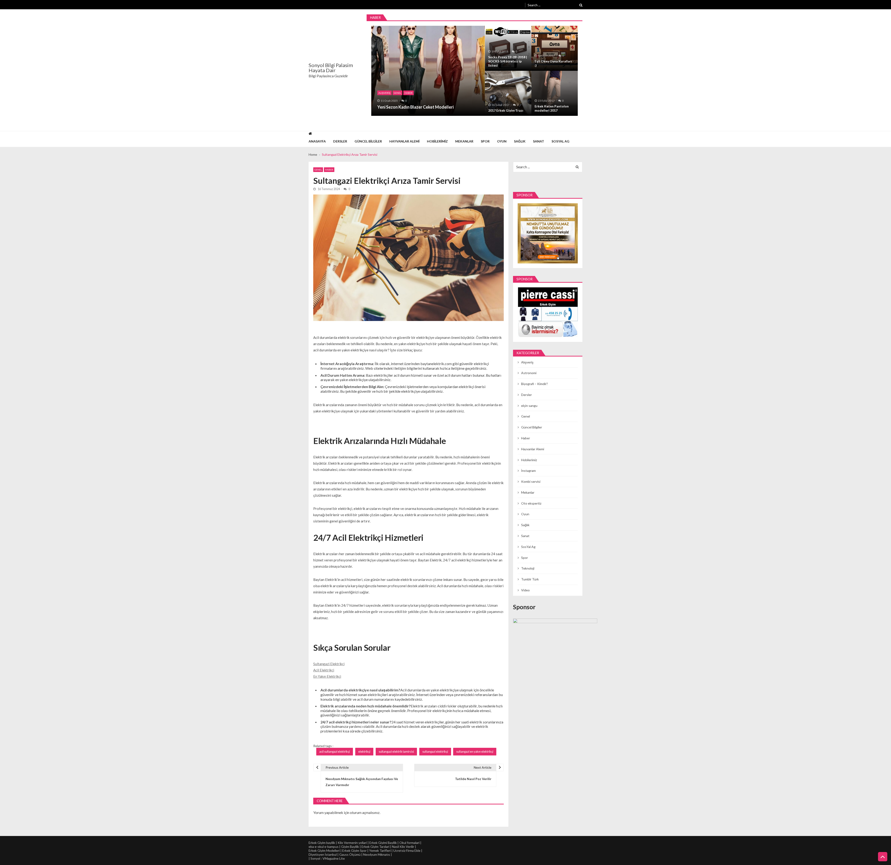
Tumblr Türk (530, 579)
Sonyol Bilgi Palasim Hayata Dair (331, 68)
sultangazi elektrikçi (435, 751)
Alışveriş (384, 92)
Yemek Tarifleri (380, 850)
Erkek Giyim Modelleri (324, 850)
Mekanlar (464, 141)
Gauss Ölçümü (350, 854)
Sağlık (520, 141)
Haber (408, 92)
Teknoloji (527, 568)
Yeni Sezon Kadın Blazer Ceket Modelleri (415, 107)
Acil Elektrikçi (323, 670)
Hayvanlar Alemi (404, 141)
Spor (485, 141)
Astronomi (528, 373)
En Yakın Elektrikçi (327, 676)
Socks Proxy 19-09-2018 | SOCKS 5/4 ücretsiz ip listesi (507, 61)
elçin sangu (529, 406)
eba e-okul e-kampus (324, 847)
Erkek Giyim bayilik (322, 843)
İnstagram (528, 471)
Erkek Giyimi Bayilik (383, 843)
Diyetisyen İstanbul (323, 854)
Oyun (502, 141)
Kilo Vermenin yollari (352, 843)
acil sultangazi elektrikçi (334, 751)
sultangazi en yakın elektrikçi (474, 751)
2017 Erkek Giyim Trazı (505, 110)
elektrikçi (364, 751)
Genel (397, 92)
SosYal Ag (560, 141)
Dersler (340, 141)
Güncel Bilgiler (368, 141)
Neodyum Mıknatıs (376, 854)
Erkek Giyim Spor (354, 850)
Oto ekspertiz (531, 503)
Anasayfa (317, 141)
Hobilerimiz (437, 141)
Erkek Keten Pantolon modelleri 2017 (552, 108)
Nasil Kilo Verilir (403, 847)
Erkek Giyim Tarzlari (375, 847)
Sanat (538, 141)
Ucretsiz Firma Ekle (406, 850)
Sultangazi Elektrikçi (329, 664)
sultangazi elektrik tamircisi (396, 751)
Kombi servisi (530, 481)
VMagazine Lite (334, 858)
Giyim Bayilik (350, 847)
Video (525, 590)
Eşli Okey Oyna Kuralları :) (553, 63)
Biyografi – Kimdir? (534, 384)
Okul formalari (409, 843)
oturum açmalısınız (365, 812)
